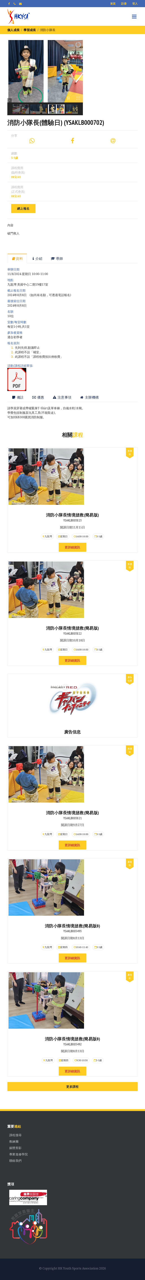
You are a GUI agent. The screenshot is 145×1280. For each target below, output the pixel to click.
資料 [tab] (19, 258)
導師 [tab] (59, 258)
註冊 (124, 3)
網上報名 (23, 208)
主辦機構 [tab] (91, 397)
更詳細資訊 (72, 547)
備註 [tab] (20, 397)
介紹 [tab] (38, 258)
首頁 (113, 3)
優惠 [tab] (40, 397)
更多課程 (72, 1086)
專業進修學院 (18, 1154)
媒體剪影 (15, 1148)
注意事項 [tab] (64, 397)
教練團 (14, 1141)
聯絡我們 (15, 1161)
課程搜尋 (15, 1135)
